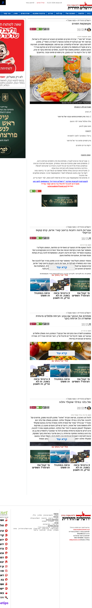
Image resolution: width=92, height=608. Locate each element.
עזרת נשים (25, 13)
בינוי (57, 521)
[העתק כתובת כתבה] (45, 30)
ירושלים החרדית (84, 20)
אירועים (44, 518)
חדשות (81, 13)
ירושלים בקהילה (35, 518)
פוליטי (40, 515)
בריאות (51, 518)
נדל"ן (34, 515)
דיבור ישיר (55, 524)
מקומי (56, 515)
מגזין (16, 13)
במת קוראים (46, 524)
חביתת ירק (84, 331)
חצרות (50, 530)
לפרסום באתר (30, 3)
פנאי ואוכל (72, 20)
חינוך (56, 518)
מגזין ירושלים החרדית (25, 528)
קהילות (59, 13)
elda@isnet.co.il (74, 540)
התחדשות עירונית (52, 520)
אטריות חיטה (83, 245)
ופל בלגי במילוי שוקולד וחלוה (79, 415)
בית (88, 13)
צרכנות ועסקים (39, 13)
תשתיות (44, 521)
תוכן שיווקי (55, 527)
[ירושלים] (79, 11)
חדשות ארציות (48, 515)
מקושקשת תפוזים (82, 36)
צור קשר (6, 13)
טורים (50, 13)
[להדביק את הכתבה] (38, 192)
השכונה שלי (70, 13)
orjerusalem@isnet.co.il (57, 186)
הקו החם (43, 530)
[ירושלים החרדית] (76, 522)
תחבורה (51, 521)
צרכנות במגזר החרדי (44, 527)
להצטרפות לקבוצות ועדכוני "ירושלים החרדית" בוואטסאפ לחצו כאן (60, 181)
